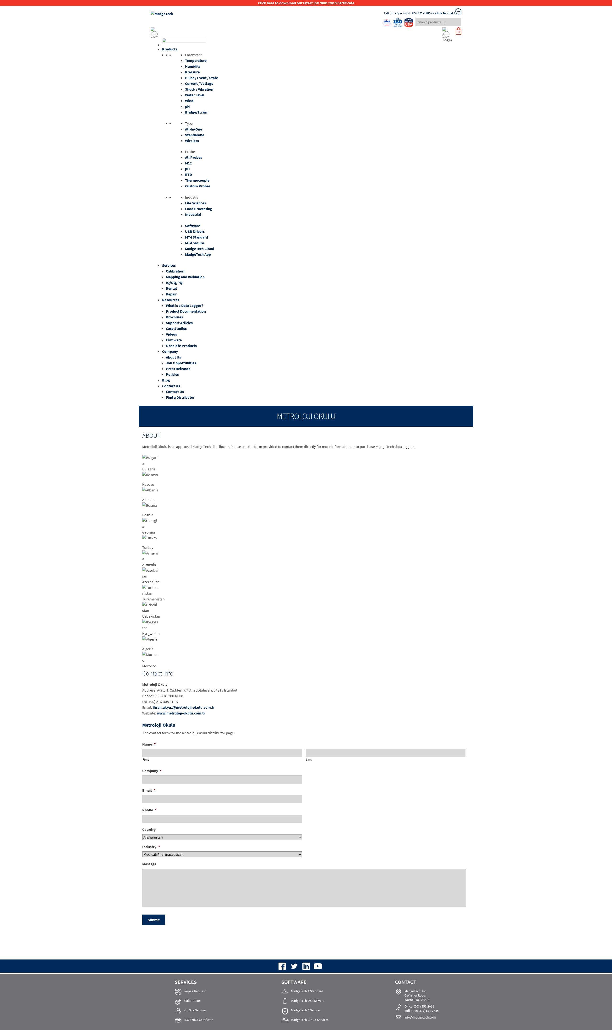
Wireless (192, 140)
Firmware (174, 340)
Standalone (194, 134)
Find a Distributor (180, 397)
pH (187, 106)
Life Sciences (195, 203)
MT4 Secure (194, 242)
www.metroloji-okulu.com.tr (181, 713)
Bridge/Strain (196, 112)
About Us (173, 357)
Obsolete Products (181, 345)
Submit (154, 919)
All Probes (193, 157)
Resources (170, 299)
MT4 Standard (196, 237)
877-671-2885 (421, 13)
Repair (171, 294)
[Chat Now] (265, 34)
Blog (166, 380)
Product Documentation (186, 311)
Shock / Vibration (199, 89)
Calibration (175, 271)
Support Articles (179, 322)
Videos (171, 334)
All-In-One (193, 129)
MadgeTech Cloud (199, 248)
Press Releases (178, 368)
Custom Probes (197, 186)
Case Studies (176, 328)
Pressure (192, 72)
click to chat (444, 13)
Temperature (196, 60)
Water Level (194, 95)
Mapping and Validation (185, 276)
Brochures (174, 317)
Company (170, 351)
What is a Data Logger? (184, 305)
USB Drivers (195, 231)
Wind (189, 100)
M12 (188, 163)
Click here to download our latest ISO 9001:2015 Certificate (306, 2)
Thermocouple (197, 180)
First (145, 760)
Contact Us (171, 385)
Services (169, 265)
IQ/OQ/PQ (174, 282)
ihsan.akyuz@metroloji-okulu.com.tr (184, 707)
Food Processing (198, 208)
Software (192, 225)
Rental (171, 288)
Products (169, 49)
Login (447, 40)
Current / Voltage (199, 83)
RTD (188, 174)
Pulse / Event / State (201, 77)
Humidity (193, 66)
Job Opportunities (181, 362)
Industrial (193, 214)
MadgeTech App (198, 254)
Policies (172, 374)
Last (309, 760)
